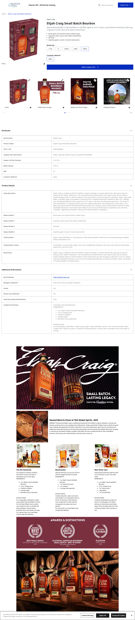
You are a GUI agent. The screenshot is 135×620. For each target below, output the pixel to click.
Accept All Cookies (118, 615)
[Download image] (44, 63)
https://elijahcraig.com (61, 277)
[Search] (99, 5)
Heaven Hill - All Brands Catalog (42, 5)
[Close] (131, 615)
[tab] (66, 112)
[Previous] (4, 112)
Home (4, 14)
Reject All (102, 615)
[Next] (131, 112)
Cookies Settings (87, 615)
